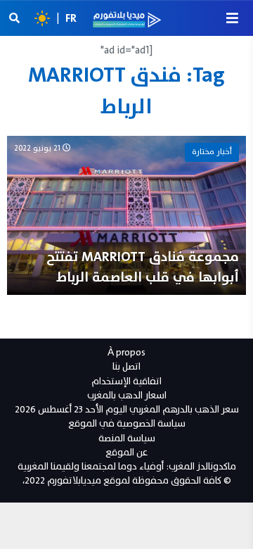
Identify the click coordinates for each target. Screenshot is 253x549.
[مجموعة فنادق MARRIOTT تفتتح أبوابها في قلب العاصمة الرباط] (126, 215)
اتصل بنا (126, 366)
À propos (126, 352)
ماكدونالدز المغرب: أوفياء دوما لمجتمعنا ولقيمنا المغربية (127, 466)
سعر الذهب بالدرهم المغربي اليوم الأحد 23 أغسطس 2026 (127, 409)
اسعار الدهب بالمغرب (127, 395)
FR (71, 18)
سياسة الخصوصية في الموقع (127, 423)
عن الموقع (126, 452)
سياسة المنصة (126, 438)
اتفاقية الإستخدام (126, 381)
